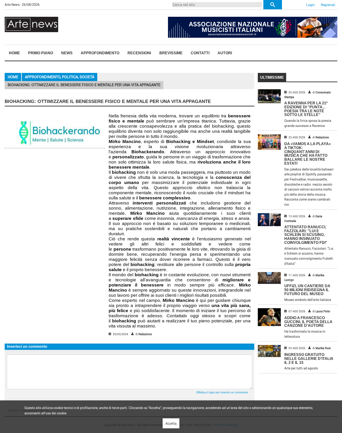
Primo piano (40, 53)
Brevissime (171, 53)
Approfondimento (100, 53)
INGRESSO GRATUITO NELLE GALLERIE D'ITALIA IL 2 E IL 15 (308, 359)
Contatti (200, 53)
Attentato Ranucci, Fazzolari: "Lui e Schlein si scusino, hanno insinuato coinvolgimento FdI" (305, 235)
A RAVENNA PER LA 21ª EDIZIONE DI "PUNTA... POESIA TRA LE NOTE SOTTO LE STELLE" (306, 109)
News (67, 53)
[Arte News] (31, 24)
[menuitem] (14, 53)
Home (14, 53)
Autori (225, 53)
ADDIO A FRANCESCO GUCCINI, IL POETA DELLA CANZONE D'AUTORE (308, 322)
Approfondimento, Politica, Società (59, 76)
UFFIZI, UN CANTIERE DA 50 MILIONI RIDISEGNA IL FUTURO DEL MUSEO (307, 290)
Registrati (328, 5)
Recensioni (139, 53)
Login (310, 5)
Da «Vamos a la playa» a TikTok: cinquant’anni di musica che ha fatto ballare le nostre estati (307, 153)
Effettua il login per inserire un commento (222, 392)
